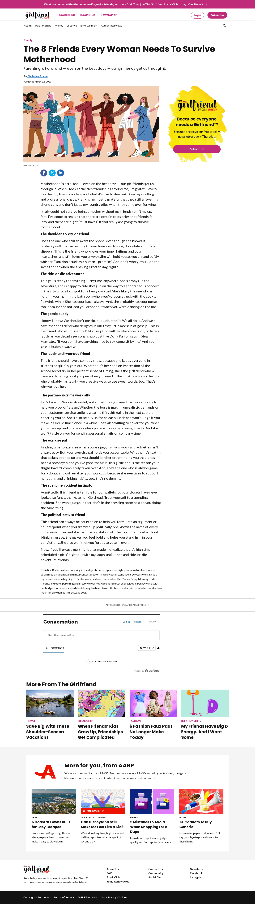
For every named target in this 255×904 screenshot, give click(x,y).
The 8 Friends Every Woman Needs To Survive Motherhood (119, 54)
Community (155, 873)
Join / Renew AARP (118, 881)
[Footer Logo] (58, 869)
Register (138, 621)
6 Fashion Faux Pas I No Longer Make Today (151, 731)
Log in (126, 621)
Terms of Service (64, 897)
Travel (36, 817)
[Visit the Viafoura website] (152, 670)
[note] (91, 165)
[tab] (55, 648)
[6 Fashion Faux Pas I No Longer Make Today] (153, 703)
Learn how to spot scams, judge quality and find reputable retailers (150, 840)
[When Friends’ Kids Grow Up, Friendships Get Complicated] (101, 703)
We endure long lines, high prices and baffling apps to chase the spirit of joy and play (102, 837)
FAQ (109, 873)
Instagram (196, 877)
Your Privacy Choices (114, 897)
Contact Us (155, 869)
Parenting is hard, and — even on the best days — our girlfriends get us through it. (94, 68)
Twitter (52, 173)
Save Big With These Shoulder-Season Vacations (47, 731)
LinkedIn (60, 173)
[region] (101, 647)
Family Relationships (93, 817)
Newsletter (108, 15)
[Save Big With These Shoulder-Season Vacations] (50, 703)
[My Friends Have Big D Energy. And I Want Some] (205, 703)
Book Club (87, 15)
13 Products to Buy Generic (195, 824)
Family (28, 40)
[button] (224, 25)
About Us (113, 869)
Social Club (66, 15)
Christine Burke (37, 76)
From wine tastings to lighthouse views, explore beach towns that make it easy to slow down (51, 837)
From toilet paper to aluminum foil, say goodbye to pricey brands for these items (199, 837)
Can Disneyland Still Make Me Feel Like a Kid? (102, 824)
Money (134, 817)
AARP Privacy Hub (88, 897)
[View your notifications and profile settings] (158, 648)
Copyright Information (36, 897)
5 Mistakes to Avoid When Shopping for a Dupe (148, 827)
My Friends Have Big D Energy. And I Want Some (204, 731)
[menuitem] (27, 27)
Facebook (43, 173)
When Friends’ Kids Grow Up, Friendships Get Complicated (100, 731)
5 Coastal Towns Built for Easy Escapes (51, 824)
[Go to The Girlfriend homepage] (33, 15)
